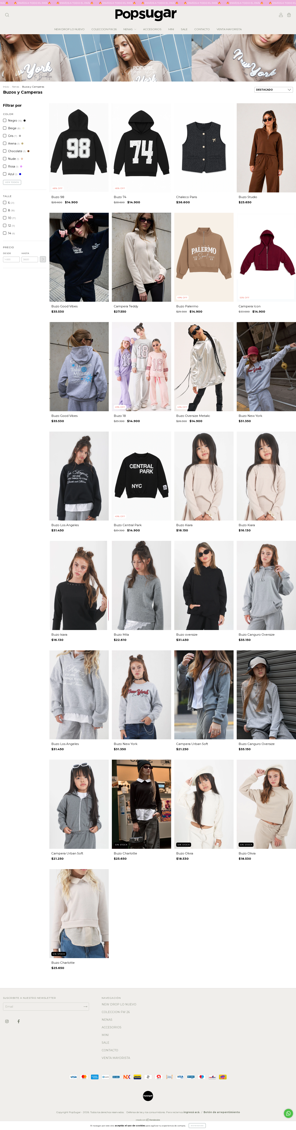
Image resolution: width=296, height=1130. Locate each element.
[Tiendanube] (148, 1120)
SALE (184, 29)
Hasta (25, 253)
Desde (7, 253)
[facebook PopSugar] (19, 1021)
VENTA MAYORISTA (229, 29)
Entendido (197, 1126)
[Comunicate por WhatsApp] (288, 1113)
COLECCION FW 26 (104, 29)
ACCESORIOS (152, 29)
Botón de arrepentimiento (222, 1112)
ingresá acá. (191, 1112)
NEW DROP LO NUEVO (69, 29)
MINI (171, 29)
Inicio (6, 86)
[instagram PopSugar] (7, 1021)
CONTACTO (202, 29)
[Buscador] (7, 15)
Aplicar (43, 259)
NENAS (128, 29)
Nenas (15, 86)
